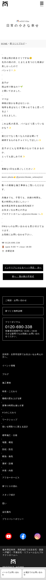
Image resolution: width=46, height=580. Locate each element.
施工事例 (6, 383)
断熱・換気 (7, 456)
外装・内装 (7, 470)
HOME (4, 44)
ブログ (5, 374)
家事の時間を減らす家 (13, 405)
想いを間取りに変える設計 (15, 427)
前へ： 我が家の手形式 (23, 276)
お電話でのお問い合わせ (33, 573)
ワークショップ (9, 420)
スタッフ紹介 (8, 495)
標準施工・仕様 (9, 435)
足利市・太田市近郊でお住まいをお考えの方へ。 (22, 355)
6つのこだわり (9, 412)
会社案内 (6, 512)
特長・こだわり (9, 391)
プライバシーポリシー (13, 519)
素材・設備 (7, 463)
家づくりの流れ (9, 486)
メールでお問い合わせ (10, 573)
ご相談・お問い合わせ (16, 300)
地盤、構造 (7, 442)
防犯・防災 (7, 449)
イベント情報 (8, 366)
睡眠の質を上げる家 (12, 398)
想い (4, 503)
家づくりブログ (17, 43)
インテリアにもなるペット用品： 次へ (23, 268)
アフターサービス (10, 477)
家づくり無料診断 (13, 311)
